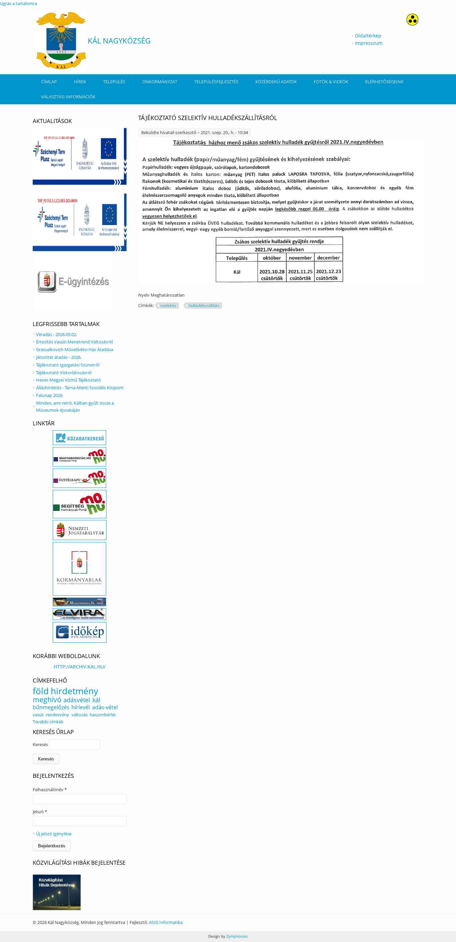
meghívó (47, 699)
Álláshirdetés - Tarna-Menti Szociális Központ (80, 388)
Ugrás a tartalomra (18, 3)
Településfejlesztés (216, 82)
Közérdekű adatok (276, 82)
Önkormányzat (159, 82)
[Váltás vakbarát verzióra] (412, 23)
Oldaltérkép (368, 35)
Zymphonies (236, 936)
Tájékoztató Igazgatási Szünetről (67, 365)
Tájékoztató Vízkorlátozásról (63, 373)
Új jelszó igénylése (53, 834)
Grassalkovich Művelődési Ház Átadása (74, 349)
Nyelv (144, 295)
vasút (38, 715)
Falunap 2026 (49, 395)
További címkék (48, 722)
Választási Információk (68, 97)
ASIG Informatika (166, 922)
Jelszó (40, 812)
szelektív (168, 305)
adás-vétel (105, 707)
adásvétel (76, 700)
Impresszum (369, 43)
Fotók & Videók (331, 82)
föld (41, 691)
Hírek (80, 82)
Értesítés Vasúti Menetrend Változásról (74, 342)
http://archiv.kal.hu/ (79, 666)
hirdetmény (74, 691)
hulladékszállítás (204, 305)
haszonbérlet (103, 715)
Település (114, 82)
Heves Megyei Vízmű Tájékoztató (68, 380)
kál (96, 700)
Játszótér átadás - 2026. (58, 357)
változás (79, 715)
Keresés (41, 744)
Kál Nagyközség (119, 40)
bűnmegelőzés (51, 707)
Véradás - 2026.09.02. (56, 334)
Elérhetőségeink (384, 82)
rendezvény (57, 715)
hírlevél (80, 707)
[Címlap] (61, 40)
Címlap (49, 82)
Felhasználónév (50, 790)
